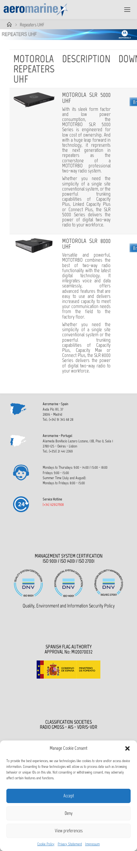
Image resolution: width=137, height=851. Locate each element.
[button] (127, 748)
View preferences (69, 831)
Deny (69, 813)
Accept (68, 796)
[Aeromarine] (36, 9)
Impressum (92, 844)
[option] (68, 34)
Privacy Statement (70, 844)
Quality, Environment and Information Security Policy (69, 606)
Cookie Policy (45, 844)
